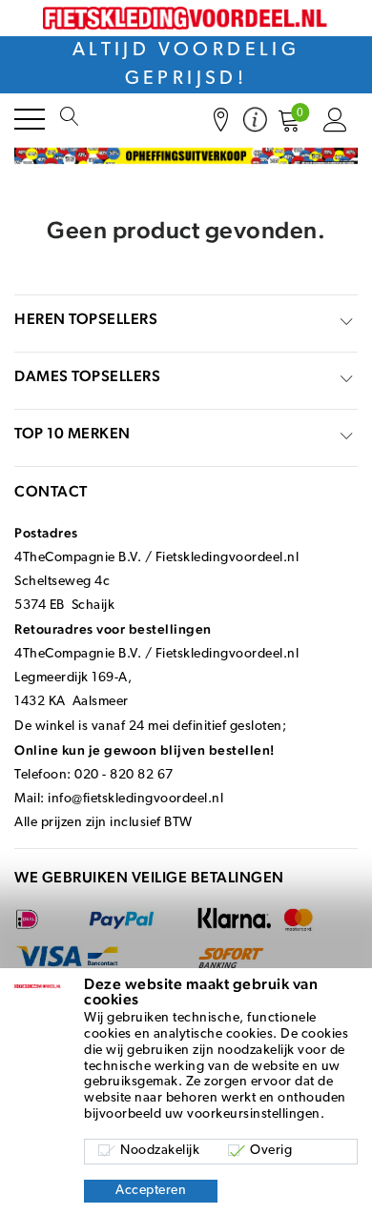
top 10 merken (72, 433)
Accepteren (150, 1191)
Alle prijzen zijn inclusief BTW (103, 823)
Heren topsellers (85, 319)
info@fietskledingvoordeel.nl (135, 799)
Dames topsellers (87, 376)
